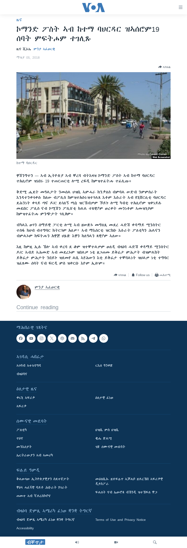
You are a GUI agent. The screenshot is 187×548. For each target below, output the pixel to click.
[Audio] (77, 542)
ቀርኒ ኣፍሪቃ (25, 398)
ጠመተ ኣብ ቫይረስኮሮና (33, 496)
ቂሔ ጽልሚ (103, 439)
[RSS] (82, 338)
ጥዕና (19, 439)
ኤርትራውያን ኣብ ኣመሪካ (34, 455)
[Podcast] (62, 338)
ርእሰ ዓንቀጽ (104, 366)
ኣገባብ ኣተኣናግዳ (28, 366)
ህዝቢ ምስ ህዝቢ (107, 430)
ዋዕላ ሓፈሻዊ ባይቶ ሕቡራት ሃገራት (41, 488)
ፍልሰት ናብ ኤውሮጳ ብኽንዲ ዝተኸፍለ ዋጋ (126, 492)
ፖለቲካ (21, 430)
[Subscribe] (72, 338)
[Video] (116, 542)
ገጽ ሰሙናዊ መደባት (110, 447)
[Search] (155, 542)
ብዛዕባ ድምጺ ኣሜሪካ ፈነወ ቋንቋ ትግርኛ (45, 520)
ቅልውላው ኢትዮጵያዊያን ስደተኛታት (42, 479)
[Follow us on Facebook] (20, 338)
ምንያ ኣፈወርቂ (44, 49)
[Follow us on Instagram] (41, 338)
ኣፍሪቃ (21, 406)
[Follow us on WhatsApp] (103, 338)
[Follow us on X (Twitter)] (51, 338)
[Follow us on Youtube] (31, 338)
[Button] (164, 67)
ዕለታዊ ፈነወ (104, 398)
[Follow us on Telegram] (93, 338)
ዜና (19, 20)
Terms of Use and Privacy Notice (120, 520)
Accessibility (25, 528)
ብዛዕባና (21, 374)
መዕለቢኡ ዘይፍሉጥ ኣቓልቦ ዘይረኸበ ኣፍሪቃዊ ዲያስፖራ (129, 481)
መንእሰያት (24, 447)
